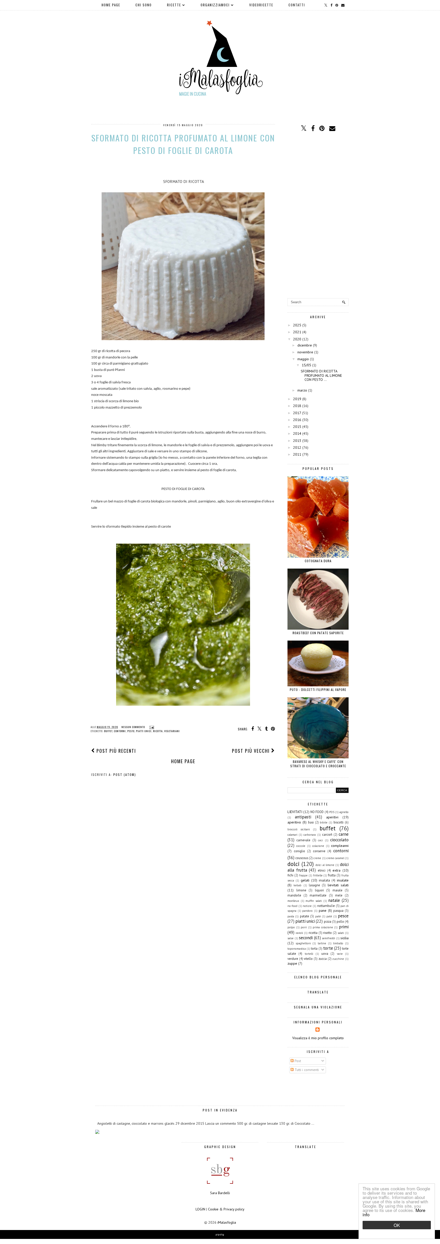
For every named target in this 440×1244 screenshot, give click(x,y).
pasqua (338, 910)
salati (341, 933)
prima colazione (323, 927)
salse (290, 938)
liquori (319, 890)
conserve (319, 851)
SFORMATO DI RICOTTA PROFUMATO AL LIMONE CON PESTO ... (321, 375)
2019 (297, 399)
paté (329, 916)
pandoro (307, 911)
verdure (292, 959)
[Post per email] (151, 727)
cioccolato (339, 840)
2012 (297, 447)
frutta (332, 875)
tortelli (309, 954)
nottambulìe (326, 906)
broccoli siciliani (298, 829)
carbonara (310, 834)
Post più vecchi (251, 750)
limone (301, 890)
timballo (338, 943)
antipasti (303, 817)
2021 (297, 332)
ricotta (158, 731)
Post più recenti (115, 750)
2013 (297, 440)
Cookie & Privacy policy (226, 1209)
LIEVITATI (294, 811)
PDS (331, 812)
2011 (297, 454)
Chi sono (143, 4)
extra (336, 870)
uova (324, 953)
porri (304, 927)
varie (340, 954)
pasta (290, 916)
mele (338, 895)
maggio (303, 359)
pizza (327, 921)
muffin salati (314, 901)
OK (397, 1225)
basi (311, 822)
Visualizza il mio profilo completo (318, 1038)
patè (318, 916)
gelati (305, 880)
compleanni (340, 845)
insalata (324, 880)
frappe (303, 875)
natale (334, 900)
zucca (323, 959)
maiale (337, 890)
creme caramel (335, 858)
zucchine (338, 959)
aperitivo (294, 822)
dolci (293, 863)
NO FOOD (317, 812)
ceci (320, 840)
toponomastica (296, 948)
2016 (297, 419)
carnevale (303, 840)
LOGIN (200, 1209)
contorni (120, 731)
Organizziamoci (215, 4)
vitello (308, 959)
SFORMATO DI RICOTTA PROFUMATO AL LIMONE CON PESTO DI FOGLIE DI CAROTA (183, 144)
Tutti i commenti (306, 1069)
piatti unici (144, 731)
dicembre (304, 345)
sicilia (344, 938)
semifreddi (328, 938)
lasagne (314, 885)
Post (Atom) (124, 774)
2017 (297, 413)
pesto (130, 731)
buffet (108, 731)
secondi (306, 938)
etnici (321, 870)
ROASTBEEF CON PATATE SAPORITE (318, 633)
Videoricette (261, 4)
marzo (302, 390)
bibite (323, 822)
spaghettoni (303, 943)
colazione (318, 846)
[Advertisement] (318, 215)
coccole (300, 846)
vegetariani (172, 731)
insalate (343, 880)
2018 (297, 405)
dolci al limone (324, 865)
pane (322, 910)
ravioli (299, 933)
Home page (111, 4)
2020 (297, 339)
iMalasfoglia (226, 1222)
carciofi (327, 834)
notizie (307, 906)
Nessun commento (133, 727)
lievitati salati (338, 885)
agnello (344, 812)
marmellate (318, 895)
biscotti (338, 822)
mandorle (294, 895)
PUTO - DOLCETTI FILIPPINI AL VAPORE (318, 689)
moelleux (293, 901)
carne (344, 834)
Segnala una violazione (318, 1007)
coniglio (299, 851)
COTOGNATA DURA (318, 561)
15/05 (306, 365)
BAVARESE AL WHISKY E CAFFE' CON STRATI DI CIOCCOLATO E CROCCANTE (318, 763)
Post (297, 1061)
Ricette (174, 4)
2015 (297, 426)
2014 (297, 433)
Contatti (296, 4)
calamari (292, 834)
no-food (292, 906)
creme (317, 858)
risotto (327, 933)
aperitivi (332, 817)
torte (328, 948)
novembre (305, 352)
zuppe (292, 963)
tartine (322, 943)
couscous (301, 858)
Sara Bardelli (220, 1193)
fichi (290, 875)
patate (304, 916)
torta (314, 948)
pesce (343, 916)
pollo (340, 921)
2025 (297, 325)
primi (344, 927)
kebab (297, 885)
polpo (291, 927)
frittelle (318, 875)
